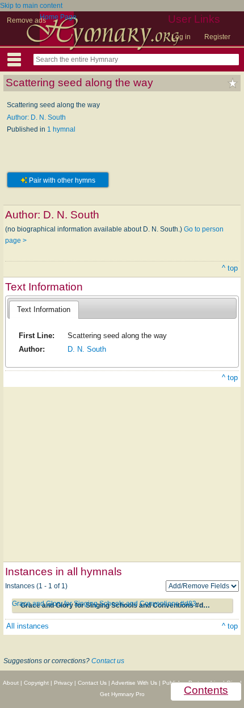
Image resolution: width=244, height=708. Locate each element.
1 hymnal (61, 129)
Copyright (36, 683)
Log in (181, 37)
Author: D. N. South (36, 117)
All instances (27, 626)
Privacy (63, 683)
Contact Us (92, 683)
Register (217, 37)
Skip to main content (31, 6)
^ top (230, 268)
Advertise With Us (134, 683)
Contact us (107, 661)
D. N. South (87, 349)
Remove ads (26, 20)
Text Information (43, 309)
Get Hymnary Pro (122, 694)
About (11, 683)
